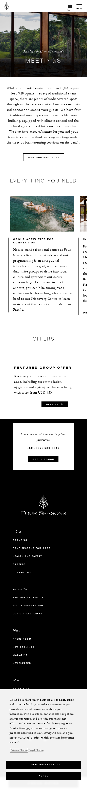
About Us (20, 540)
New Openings (23, 647)
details (52, 404)
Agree (44, 775)
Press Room (22, 639)
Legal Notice (36, 750)
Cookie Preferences (43, 764)
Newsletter (22, 663)
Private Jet (22, 688)
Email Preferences (28, 613)
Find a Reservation (28, 605)
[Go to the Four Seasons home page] (7, 6)
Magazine (20, 655)
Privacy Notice (19, 750)
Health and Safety (27, 556)
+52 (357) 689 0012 (43, 448)
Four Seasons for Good (32, 548)
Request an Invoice (28, 597)
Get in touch (43, 459)
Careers (19, 564)
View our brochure (44, 157)
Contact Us (22, 572)
